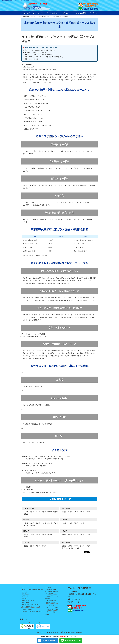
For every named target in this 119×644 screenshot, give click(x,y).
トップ (22, 587)
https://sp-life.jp (73, 602)
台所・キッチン (25, 594)
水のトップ (26, 13)
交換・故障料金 (52, 13)
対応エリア (67, 13)
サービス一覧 (39, 13)
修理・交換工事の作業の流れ (51, 591)
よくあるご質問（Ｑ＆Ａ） (52, 596)
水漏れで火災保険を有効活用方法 (30, 604)
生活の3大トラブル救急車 (52, 607)
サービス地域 (48, 587)
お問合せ (94, 13)
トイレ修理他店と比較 (27, 609)
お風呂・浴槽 (25, 596)
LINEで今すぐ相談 (73, 640)
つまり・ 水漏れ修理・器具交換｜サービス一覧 (32, 589)
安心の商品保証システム (51, 594)
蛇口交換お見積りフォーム (52, 602)
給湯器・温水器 (25, 602)
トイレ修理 (24, 591)
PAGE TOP (114, 623)
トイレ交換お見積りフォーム (52, 600)
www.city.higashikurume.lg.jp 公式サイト (34, 336)
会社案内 (47, 614)
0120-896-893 (49, 640)
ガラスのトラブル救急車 (52, 609)
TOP (23, 16)
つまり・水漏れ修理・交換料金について (30, 606)
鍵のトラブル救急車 (51, 612)
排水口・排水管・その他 (28, 600)
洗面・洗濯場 (25, 598)
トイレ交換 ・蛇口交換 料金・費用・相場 (32, 611)
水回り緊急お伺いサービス (51, 589)
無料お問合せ (48, 598)
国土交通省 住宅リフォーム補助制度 (33, 334)
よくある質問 (82, 13)
